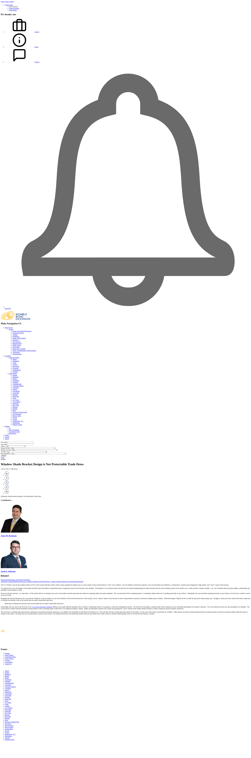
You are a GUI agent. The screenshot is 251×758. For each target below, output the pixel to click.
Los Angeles (16, 402)
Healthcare (16, 336)
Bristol (15, 359)
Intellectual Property (39, 581)
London (15, 365)
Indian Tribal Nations (19, 338)
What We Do (9, 327)
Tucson (15, 417)
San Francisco (17, 414)
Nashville (15, 403)
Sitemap (7, 653)
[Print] (7, 493)
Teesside (15, 372)
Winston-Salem (17, 424)
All (10, 428)
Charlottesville (17, 384)
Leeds (14, 363)
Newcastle (16, 366)
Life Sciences (17, 342)
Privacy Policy (9, 659)
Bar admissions (5, 453)
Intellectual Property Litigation (23, 581)
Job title (3, 452)
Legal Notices (9, 655)
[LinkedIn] (7, 475)
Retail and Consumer (19, 349)
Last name (4, 444)
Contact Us (8, 664)
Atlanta (15, 375)
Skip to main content (7, 1)
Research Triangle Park (20, 412)
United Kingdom (14, 8)
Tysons (15, 419)
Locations (8, 356)
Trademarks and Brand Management (72, 581)
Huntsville (16, 396)
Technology (16, 352)
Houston (15, 395)
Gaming (15, 335)
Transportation (17, 354)
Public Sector (17, 345)
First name (4, 442)
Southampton (17, 370)
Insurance (16, 340)
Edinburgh (16, 361)
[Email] (7, 488)
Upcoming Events (14, 432)
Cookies (7, 660)
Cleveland (8, 685)
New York (16, 405)
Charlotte (15, 382)
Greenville (16, 393)
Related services (6, 450)
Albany (7, 671)
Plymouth (16, 368)
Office (3, 446)
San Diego (8, 724)
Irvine (14, 398)
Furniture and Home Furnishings (20, 580)
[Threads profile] (3, 667)
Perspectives (12, 433)
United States (9, 5)
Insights (7, 426)
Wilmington (16, 423)
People (7, 435)
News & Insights (14, 430)
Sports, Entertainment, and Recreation (24, 350)
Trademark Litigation (7, 581)
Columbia (16, 387)
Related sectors (5, 448)
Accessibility (9, 662)
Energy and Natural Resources (22, 331)
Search (7, 439)
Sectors (11, 329)
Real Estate (16, 347)
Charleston (16, 380)
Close (2, 457)
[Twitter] (7, 484)
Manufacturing (17, 343)
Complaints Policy (10, 657)
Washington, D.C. (18, 421)
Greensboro (16, 391)
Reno (14, 410)
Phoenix (15, 407)
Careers (7, 437)
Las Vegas (16, 400)
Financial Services (18, 333)
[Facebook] (7, 479)
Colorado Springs (18, 386)
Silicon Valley (17, 416)
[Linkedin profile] (2, 667)
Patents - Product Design (53, 581)
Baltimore (16, 377)
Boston (15, 379)
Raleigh (15, 409)
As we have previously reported (42, 607)
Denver (15, 389)
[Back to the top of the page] (15, 756)
